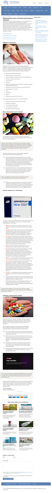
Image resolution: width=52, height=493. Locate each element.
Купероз (29, 7)
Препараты (16, 13)
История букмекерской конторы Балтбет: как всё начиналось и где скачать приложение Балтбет (41, 36)
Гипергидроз (14, 7)
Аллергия (26, 10)
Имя (4, 457)
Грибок (46, 10)
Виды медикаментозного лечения (9, 35)
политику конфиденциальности (15, 473)
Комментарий (5, 460)
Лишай (17, 10)
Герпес (5, 13)
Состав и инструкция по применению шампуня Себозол (8, 412)
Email (14, 457)
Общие (21, 10)
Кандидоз (25, 7)
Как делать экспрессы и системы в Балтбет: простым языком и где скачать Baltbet (42, 31)
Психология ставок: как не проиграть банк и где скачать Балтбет (40, 27)
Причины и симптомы (7, 33)
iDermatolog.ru (14, 2)
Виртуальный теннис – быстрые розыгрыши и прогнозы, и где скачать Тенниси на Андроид (41, 40)
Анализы (13, 10)
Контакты (34, 483)
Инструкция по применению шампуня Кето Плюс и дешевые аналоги (25, 429)
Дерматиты (10, 13)
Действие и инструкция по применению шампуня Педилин (25, 445)
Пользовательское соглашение (10, 483)
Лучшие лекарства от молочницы (9, 37)
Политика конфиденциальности (24, 483)
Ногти (10, 7)
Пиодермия (31, 10)
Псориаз (5, 7)
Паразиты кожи (23, 13)
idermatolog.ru (5, 16)
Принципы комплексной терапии (9, 38)
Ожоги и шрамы (7, 10)
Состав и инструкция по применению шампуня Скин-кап (9, 445)
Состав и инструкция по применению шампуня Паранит (8, 429)
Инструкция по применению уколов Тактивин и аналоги (25, 412)
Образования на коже (39, 10)
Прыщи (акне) (35, 7)
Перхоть (20, 7)
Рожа (41, 7)
